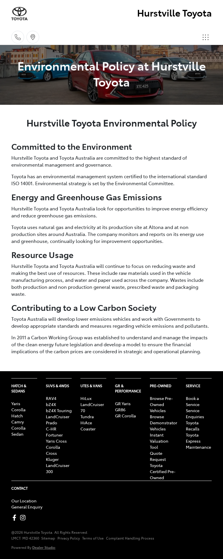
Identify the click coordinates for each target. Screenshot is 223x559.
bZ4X (51, 404)
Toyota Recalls (192, 426)
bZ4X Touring (59, 410)
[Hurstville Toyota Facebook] (15, 518)
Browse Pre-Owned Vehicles (161, 404)
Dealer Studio (43, 547)
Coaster (88, 429)
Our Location (24, 501)
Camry (17, 422)
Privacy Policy (68, 538)
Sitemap (48, 538)
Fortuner (54, 435)
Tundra (87, 416)
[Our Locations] (33, 37)
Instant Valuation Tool (159, 441)
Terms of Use (93, 538)
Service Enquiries (195, 413)
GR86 (120, 409)
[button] (205, 37)
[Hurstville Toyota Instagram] (24, 518)
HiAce (86, 422)
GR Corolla (125, 416)
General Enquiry (26, 507)
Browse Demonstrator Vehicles (163, 423)
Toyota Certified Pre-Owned (162, 471)
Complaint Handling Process (130, 538)
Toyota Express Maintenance (198, 441)
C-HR (51, 429)
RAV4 (51, 398)
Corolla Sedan (18, 431)
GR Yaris (123, 403)
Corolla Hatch (18, 413)
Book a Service (192, 401)
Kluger (52, 459)
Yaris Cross (56, 441)
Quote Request (158, 456)
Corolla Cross (53, 450)
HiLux (85, 398)
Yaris (15, 403)
